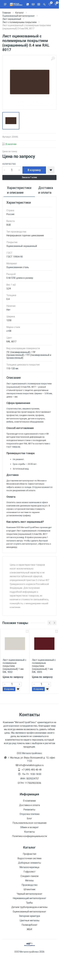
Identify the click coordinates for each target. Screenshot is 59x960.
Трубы (29, 902)
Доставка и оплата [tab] (45, 190)
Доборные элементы (29, 862)
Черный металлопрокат (29, 893)
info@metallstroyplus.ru (31, 765)
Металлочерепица (29, 867)
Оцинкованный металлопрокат (29, 911)
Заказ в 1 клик (29, 177)
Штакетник (29, 889)
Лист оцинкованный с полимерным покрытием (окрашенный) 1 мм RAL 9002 (14, 666)
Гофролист (29, 871)
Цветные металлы (29, 920)
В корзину (34, 170)
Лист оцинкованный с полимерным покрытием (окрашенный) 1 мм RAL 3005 (44, 666)
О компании (29, 800)
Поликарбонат (29, 924)
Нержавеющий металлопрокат (29, 898)
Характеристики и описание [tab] (19, 190)
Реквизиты (29, 809)
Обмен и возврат (29, 827)
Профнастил (29, 853)
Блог (29, 818)
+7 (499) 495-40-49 (32, 769)
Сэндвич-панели (29, 876)
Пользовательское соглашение (29, 822)
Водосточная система (29, 858)
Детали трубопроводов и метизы (29, 907)
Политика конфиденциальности (29, 836)
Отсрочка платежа (29, 814)
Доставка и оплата (29, 805)
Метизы (29, 880)
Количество (9, 164)
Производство (29, 885)
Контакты (29, 831)
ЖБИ (29, 929)
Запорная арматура (29, 916)
